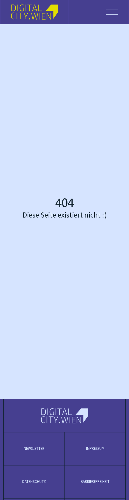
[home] (34, 12)
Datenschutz (34, 481)
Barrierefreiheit (95, 481)
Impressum (95, 448)
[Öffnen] (99, 12)
